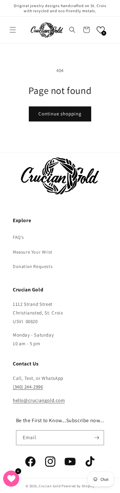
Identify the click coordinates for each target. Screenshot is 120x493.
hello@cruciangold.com (39, 400)
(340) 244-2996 (28, 387)
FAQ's (18, 237)
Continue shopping (60, 114)
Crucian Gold (49, 486)
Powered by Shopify (77, 486)
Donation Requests (32, 266)
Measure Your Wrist (32, 252)
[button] (13, 30)
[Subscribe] (97, 437)
